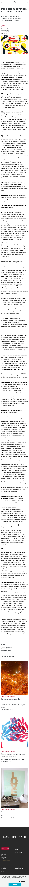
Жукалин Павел (5, 30)
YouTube (3, 871)
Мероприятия (18, 852)
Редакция (17, 851)
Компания (3, 854)
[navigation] (7, 854)
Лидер (3, 853)
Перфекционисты (5, 860)
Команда (3, 856)
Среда (2, 858)
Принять (14, 884)
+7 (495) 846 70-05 (19, 868)
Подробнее (22, 881)
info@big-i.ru (17, 870)
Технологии (4, 857)
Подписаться (5, 848)
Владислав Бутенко (6, 29)
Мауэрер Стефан (5, 31)
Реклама (16, 849)
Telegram (3, 868)
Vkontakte (3, 870)
